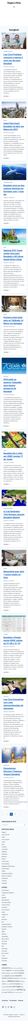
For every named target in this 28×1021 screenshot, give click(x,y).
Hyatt (3, 917)
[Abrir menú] (14, 7)
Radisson (4, 943)
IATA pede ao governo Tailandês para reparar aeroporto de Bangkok (12, 385)
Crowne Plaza (6, 905)
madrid (4, 984)
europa (15, 978)
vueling (17, 992)
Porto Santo (5, 861)
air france (20, 968)
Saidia (3, 871)
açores (13, 970)
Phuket (4, 859)
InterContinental (6, 924)
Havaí (3, 842)
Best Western (5, 900)
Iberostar (4, 919)
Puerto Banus (6, 864)
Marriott (4, 929)
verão (14, 992)
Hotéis (5, 120)
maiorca (7, 984)
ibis (3, 922)
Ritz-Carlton (5, 953)
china (15, 973)
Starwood (4, 948)
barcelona (17, 970)
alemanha (4, 970)
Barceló (4, 897)
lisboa (10, 981)
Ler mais (6, 96)
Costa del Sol (5, 834)
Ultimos (5, 634)
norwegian (16, 984)
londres (17, 981)
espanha (18, 976)
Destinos (5, 376)
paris (6, 986)
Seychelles (5, 878)
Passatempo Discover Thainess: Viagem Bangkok (12, 771)
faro (19, 978)
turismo (10, 992)
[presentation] (14, 41)
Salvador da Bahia (7, 873)
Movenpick (5, 936)
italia (6, 981)
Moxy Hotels (5, 939)
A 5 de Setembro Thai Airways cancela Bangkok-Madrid (13, 514)
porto (11, 987)
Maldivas (4, 851)
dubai (3, 975)
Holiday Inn (5, 914)
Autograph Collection (8, 892)
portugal (16, 986)
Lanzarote (5, 849)
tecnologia (4, 992)
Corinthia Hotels (6, 902)
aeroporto (6, 968)
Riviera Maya (5, 868)
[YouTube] (11, 1007)
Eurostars (4, 907)
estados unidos (7, 978)
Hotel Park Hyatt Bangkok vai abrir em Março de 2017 (13, 126)
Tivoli (3, 956)
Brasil (22, 970)
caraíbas (11, 973)
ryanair (19, 989)
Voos (4, 247)
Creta (3, 837)
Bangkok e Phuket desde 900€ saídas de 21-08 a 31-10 (12, 640)
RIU (3, 946)
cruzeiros (20, 973)
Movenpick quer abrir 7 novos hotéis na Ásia (13, 574)
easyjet (7, 976)
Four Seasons (6, 909)
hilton (24, 978)
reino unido (13, 990)
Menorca (4, 856)
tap (24, 990)
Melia (3, 931)
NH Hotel (4, 941)
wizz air (21, 992)
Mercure (4, 934)
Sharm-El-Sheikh (6, 876)
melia (11, 984)
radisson (8, 989)
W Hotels (4, 960)
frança (21, 978)
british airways (6, 973)
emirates (12, 976)
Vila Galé (4, 951)
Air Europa (15, 968)
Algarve (4, 832)
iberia (3, 981)
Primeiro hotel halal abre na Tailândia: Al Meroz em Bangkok (13, 320)
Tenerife (4, 881)
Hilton (3, 912)
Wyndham (5, 958)
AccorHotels (5, 890)
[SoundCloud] (14, 1007)
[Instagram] (8, 1007)
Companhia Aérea (8, 51)
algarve (8, 970)
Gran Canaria (5, 839)
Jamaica (4, 847)
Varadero (4, 883)
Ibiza (3, 844)
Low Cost (5, 696)
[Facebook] (3, 1007)
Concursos (6, 765)
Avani (3, 895)
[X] (6, 1007)
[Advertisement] (14, 17)
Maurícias (4, 854)
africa (11, 968)
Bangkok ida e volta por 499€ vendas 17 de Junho (13, 456)
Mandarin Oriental (7, 926)
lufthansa (22, 981)
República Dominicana (8, 866)
